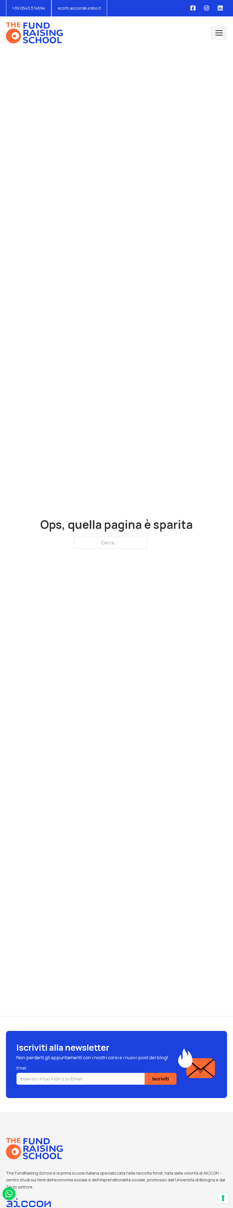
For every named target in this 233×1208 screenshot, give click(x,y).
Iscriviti (160, 1078)
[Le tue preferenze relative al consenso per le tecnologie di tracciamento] (223, 1198)
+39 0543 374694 (28, 8)
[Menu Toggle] (219, 32)
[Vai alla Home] (34, 33)
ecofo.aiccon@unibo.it (79, 8)
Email (21, 1068)
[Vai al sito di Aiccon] (28, 1205)
